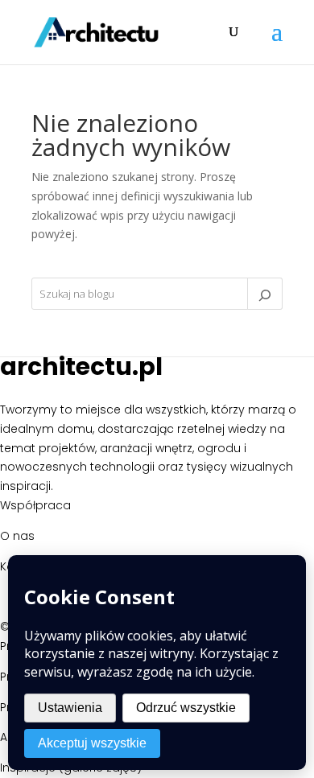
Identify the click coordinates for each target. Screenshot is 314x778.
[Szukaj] (265, 294)
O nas (17, 536)
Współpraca (35, 505)
